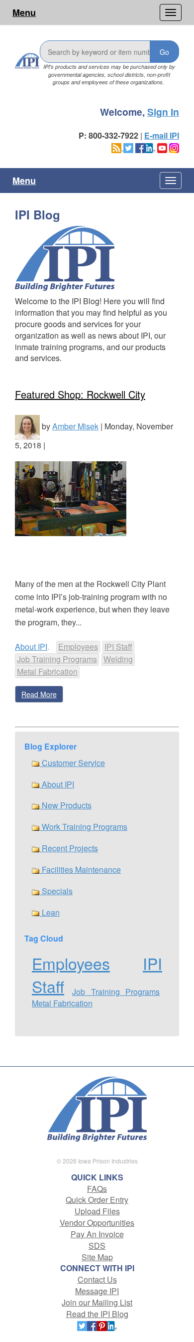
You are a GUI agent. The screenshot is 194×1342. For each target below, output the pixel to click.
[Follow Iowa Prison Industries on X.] (128, 147)
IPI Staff (118, 646)
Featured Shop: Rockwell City (80, 394)
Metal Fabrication (47, 671)
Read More (39, 694)
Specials (56, 891)
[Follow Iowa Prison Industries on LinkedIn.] (150, 147)
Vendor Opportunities (97, 1222)
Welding (118, 659)
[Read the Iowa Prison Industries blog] (117, 147)
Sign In (163, 112)
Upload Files (97, 1211)
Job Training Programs (57, 659)
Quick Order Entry (97, 1199)
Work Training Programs (83, 826)
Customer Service (72, 762)
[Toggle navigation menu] (171, 12)
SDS (97, 1245)
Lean (50, 912)
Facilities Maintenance (80, 869)
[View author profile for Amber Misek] (27, 426)
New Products (66, 805)
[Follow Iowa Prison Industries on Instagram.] (174, 147)
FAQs (97, 1188)
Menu (24, 12)
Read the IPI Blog (97, 1314)
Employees (78, 646)
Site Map (97, 1257)
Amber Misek (75, 426)
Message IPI (97, 1291)
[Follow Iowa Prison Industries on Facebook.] (140, 147)
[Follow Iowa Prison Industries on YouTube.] (162, 147)
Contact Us (97, 1279)
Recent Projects (69, 848)
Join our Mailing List (97, 1302)
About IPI (31, 646)
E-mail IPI (161, 135)
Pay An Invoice (97, 1234)
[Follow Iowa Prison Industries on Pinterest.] (102, 1325)
